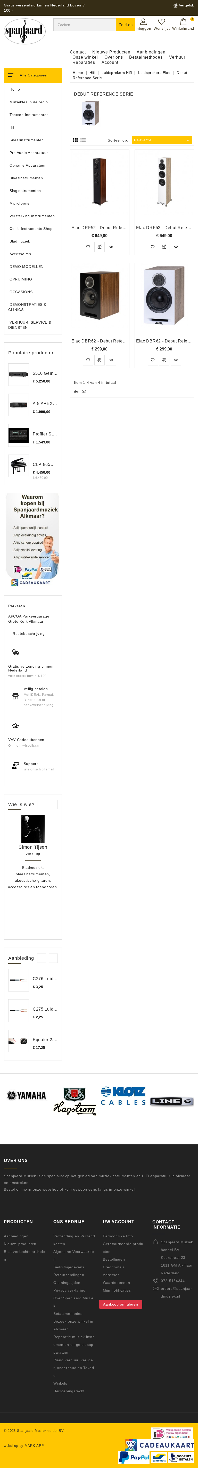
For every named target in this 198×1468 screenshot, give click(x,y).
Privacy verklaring (69, 1290)
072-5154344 (173, 1281)
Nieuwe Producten (111, 52)
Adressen (111, 1275)
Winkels (60, 1383)
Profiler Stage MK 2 (52, 434)
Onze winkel (85, 57)
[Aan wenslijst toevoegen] (88, 247)
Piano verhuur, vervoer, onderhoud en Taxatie (73, 1368)
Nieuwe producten (20, 1244)
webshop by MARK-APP (24, 1446)
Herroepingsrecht (69, 1391)
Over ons (113, 57)
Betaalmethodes (146, 57)
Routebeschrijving (29, 633)
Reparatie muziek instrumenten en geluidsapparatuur (73, 1344)
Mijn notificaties (117, 1290)
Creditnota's (114, 1267)
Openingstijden (66, 1282)
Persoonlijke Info (118, 1236)
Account (110, 62)
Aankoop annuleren (120, 1304)
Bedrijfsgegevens (68, 1267)
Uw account (118, 1222)
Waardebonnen (116, 1282)
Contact (78, 52)
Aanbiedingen (151, 52)
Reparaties (83, 62)
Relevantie (162, 140)
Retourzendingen (68, 1275)
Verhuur (177, 57)
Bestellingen (114, 1259)
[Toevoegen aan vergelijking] (99, 247)
